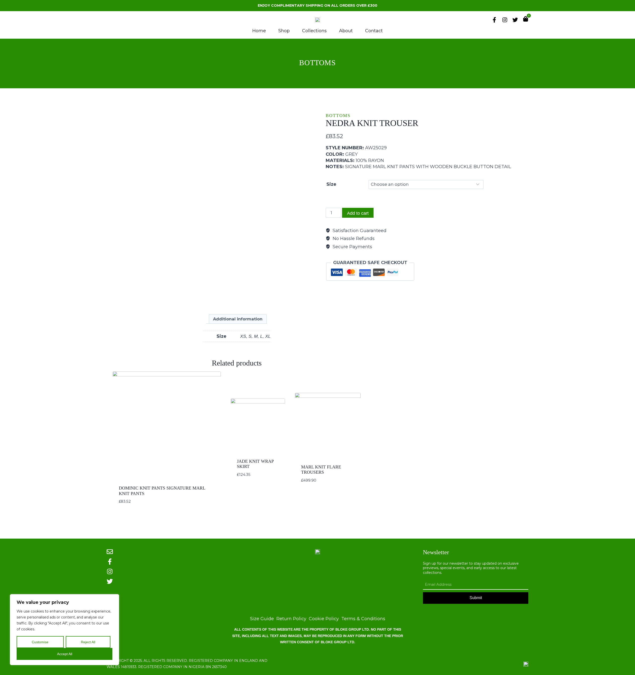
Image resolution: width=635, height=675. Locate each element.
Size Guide (262, 618)
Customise (40, 642)
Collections (314, 30)
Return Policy (291, 618)
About (346, 30)
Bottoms (317, 63)
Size (331, 184)
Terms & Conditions (363, 618)
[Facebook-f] (494, 20)
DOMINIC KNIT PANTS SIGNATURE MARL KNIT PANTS (162, 491)
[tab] (238, 319)
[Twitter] (515, 20)
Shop (284, 30)
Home (259, 30)
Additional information (237, 318)
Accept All (64, 654)
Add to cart (358, 213)
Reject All (88, 642)
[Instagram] (505, 20)
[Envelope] (110, 552)
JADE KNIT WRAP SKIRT (255, 464)
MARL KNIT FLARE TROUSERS (321, 469)
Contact (374, 30)
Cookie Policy (324, 618)
